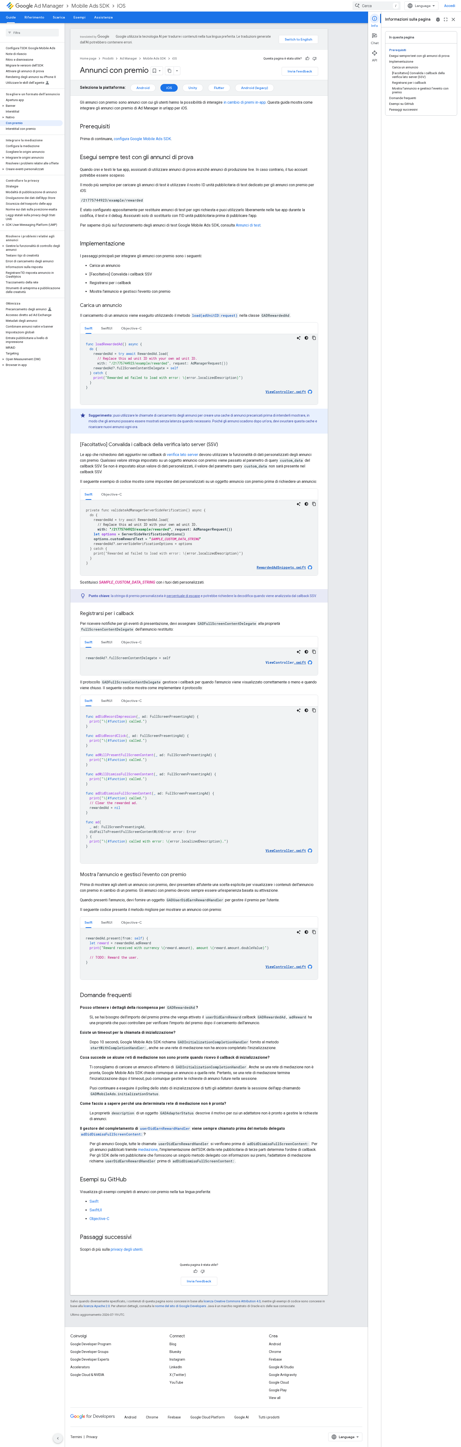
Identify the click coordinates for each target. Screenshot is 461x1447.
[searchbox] (32, 32)
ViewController (286, 662)
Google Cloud (279, 1382)
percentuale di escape (183, 596)
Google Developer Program (90, 1344)
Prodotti (108, 58)
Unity (192, 88)
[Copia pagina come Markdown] (169, 71)
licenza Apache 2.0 (97, 1306)
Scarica (59, 17)
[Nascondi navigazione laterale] (58, 1438)
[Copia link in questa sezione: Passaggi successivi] (136, 1237)
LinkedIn (176, 1367)
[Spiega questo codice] (299, 338)
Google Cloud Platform (207, 1417)
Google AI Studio (281, 1367)
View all (274, 1398)
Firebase (275, 1359)
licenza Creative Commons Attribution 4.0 (232, 1301)
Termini (76, 1437)
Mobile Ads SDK (90, 6)
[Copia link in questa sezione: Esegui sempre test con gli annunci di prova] (198, 158)
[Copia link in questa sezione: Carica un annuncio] (126, 306)
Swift (94, 1201)
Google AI (241, 1417)
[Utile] (307, 58)
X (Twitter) (178, 1375)
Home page (88, 58)
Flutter (219, 88)
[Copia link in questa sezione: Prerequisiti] (115, 127)
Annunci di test (248, 225)
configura (142, 139)
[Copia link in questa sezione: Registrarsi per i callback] (138, 614)
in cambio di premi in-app (245, 102)
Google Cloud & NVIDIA (87, 1375)
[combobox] (376, 5)
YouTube (176, 1382)
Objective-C (99, 1218)
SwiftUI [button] (106, 328)
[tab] (88, 328)
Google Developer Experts (89, 1359)
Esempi (79, 17)
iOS (121, 6)
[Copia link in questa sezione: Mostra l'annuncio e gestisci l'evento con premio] (191, 875)
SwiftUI (96, 1210)
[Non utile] (314, 58)
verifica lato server (182, 454)
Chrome (275, 1352)
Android (143, 88)
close (453, 19)
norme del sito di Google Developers (180, 1306)
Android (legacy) (254, 88)
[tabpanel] (199, 369)
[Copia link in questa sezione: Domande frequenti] (136, 996)
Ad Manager (49, 6)
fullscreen (446, 19)
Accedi (449, 6)
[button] (31, 106)
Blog (173, 1344)
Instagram (177, 1359)
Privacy (91, 1437)
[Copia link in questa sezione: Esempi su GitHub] (131, 1180)
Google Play (278, 1390)
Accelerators (80, 1367)
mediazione (148, 1149)
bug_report (438, 19)
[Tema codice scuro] (306, 338)
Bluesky (175, 1352)
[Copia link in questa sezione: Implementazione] (129, 244)
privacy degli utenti (126, 1249)
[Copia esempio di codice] (314, 338)
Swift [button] (88, 328)
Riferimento (34, 17)
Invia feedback (300, 71)
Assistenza (103, 17)
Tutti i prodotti (268, 1417)
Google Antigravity (283, 1375)
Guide (11, 17)
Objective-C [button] (131, 328)
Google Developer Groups (89, 1352)
